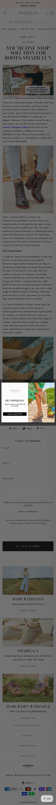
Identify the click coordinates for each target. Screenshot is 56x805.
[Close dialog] (53, 384)
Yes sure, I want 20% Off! (15, 414)
